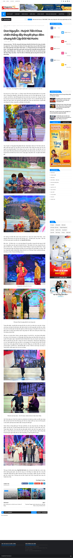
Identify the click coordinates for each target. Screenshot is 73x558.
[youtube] (65, 1)
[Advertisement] (61, 80)
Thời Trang (53, 194)
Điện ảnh (63, 19)
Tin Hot (52, 196)
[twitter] (63, 1)
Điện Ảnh (32, 14)
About (7, 1)
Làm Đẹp (17, 14)
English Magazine (51, 14)
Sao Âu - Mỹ (53, 187)
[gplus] (69, 1)
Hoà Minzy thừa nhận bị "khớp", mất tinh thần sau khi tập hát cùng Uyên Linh (63, 100)
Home (4, 1)
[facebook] (61, 1)
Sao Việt (8, 25)
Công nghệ (53, 175)
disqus (39, 512)
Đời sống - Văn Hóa (54, 227)
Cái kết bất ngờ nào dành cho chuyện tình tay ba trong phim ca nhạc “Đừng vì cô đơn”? (63, 117)
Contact (12, 1)
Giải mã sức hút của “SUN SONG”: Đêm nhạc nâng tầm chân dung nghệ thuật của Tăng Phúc (35, 19)
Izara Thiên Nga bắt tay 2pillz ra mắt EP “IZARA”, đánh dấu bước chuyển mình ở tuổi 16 (37, 495)
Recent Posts (66, 122)
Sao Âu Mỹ (10, 14)
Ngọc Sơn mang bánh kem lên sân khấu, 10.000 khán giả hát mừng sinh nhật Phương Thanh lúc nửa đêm (24, 494)
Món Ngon (25, 14)
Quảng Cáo (55, 122)
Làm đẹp (52, 184)
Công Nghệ (40, 14)
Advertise (17, 1)
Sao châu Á (53, 189)
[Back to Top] (71, 556)
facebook (44, 512)
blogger (34, 512)
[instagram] (67, 1)
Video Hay (53, 199)
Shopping (61, 14)
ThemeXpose (8, 555)
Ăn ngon (53, 172)
